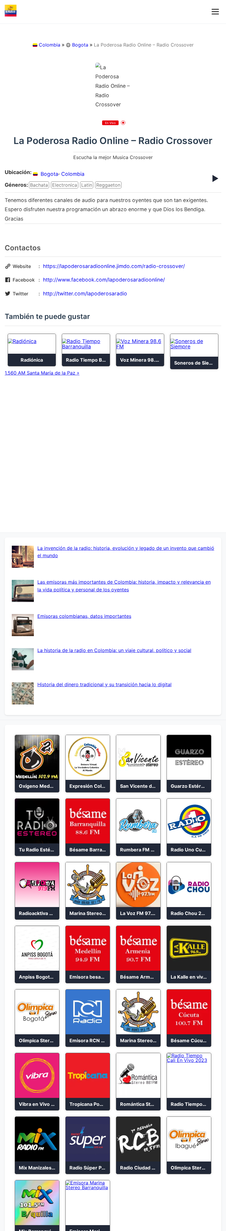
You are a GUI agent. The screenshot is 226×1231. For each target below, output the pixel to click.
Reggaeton (108, 185)
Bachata (39, 185)
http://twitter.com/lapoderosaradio (85, 293)
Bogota (80, 45)
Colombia (49, 45)
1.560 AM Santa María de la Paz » (42, 373)
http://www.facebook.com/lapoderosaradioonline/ (104, 280)
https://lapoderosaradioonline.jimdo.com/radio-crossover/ (114, 266)
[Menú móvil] (215, 11)
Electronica (64, 185)
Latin (86, 185)
